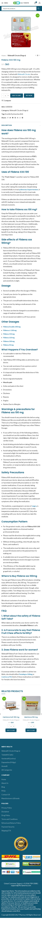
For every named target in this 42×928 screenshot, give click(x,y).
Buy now (29, 95)
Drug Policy (5, 815)
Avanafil (4, 766)
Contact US (5, 795)
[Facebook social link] (8, 117)
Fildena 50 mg (8, 345)
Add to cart (16, 95)
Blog (3, 787)
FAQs (3, 791)
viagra (34, 506)
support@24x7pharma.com (21, 885)
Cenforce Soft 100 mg (11, 717)
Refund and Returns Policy (11, 823)
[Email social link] (12, 117)
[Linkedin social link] (18, 117)
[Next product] (40, 56)
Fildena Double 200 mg (12, 327)
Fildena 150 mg (9, 334)
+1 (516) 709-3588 (30, 883)
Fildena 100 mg (9, 341)
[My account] (40, 3)
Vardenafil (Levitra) (8, 759)
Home (3, 55)
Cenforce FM (6, 677)
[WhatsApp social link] (20, 117)
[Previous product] (36, 56)
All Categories (6, 770)
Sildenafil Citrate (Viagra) (17, 55)
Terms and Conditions (9, 819)
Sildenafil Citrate (24, 74)
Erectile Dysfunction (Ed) (14, 114)
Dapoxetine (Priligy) (8, 762)
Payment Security (7, 827)
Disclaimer (5, 812)
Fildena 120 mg (9, 338)
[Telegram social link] (22, 117)
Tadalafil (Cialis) (7, 755)
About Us (4, 783)
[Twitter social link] (10, 117)
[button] (11, 730)
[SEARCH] (38, 8)
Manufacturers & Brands (10, 798)
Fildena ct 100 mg (10, 330)
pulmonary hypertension (28, 189)
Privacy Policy (6, 808)
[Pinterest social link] (15, 117)
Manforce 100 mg (31, 717)
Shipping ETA (6, 831)
